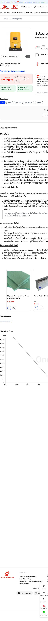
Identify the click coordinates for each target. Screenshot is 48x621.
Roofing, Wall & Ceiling (31, 12)
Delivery (18, 103)
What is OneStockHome (28, 576)
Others (39, 103)
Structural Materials (17, 12)
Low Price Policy (25, 579)
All (3, 103)
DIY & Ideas (26, 7)
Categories (6, 12)
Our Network (24, 583)
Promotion (28, 103)
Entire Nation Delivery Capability (31, 581)
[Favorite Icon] (14, 308)
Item (9, 103)
